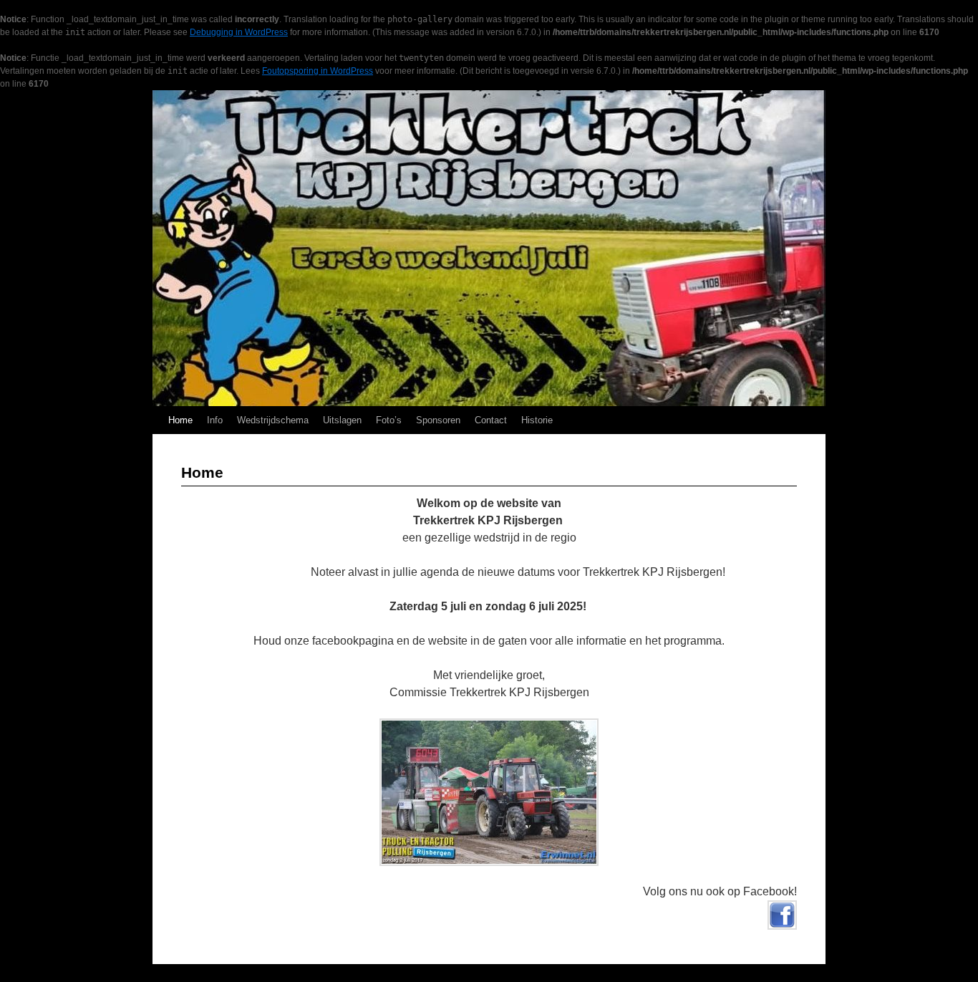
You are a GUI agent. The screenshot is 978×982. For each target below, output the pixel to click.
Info (215, 420)
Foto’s (389, 420)
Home (180, 420)
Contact (491, 420)
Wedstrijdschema (273, 420)
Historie (537, 420)
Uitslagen (342, 420)
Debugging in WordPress (239, 32)
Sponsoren (438, 420)
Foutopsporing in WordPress (317, 71)
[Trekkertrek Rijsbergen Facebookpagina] (782, 926)
